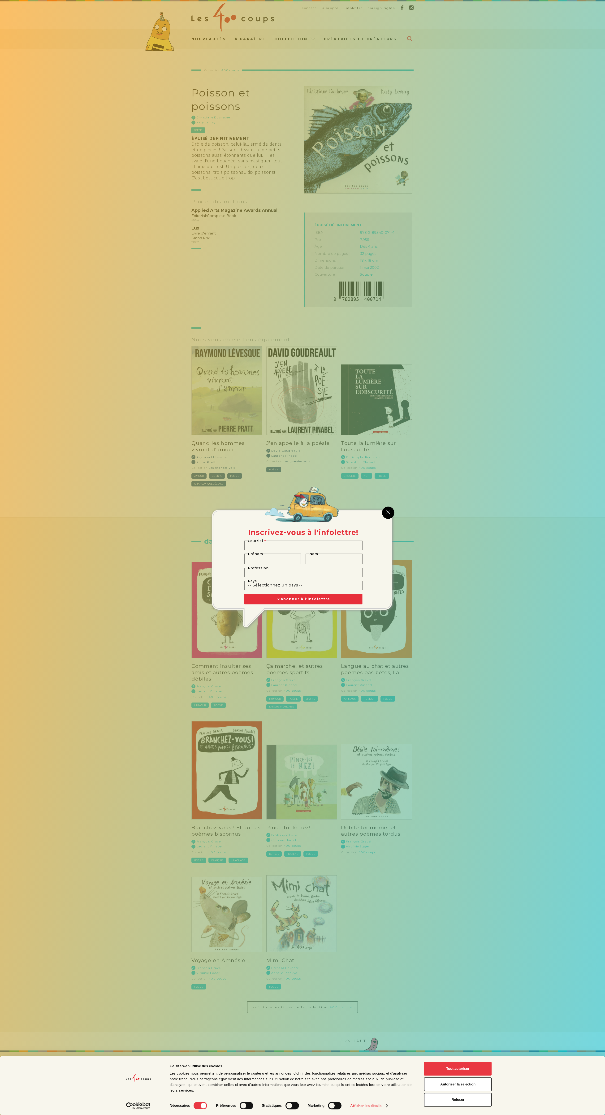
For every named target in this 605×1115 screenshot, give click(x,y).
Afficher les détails (365, 1106)
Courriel (257, 541)
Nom (313, 554)
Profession (258, 568)
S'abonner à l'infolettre (303, 599)
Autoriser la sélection (457, 1084)
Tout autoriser (457, 1069)
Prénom (255, 554)
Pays (252, 581)
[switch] (246, 1105)
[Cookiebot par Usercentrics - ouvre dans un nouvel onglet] (138, 1105)
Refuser (457, 1100)
